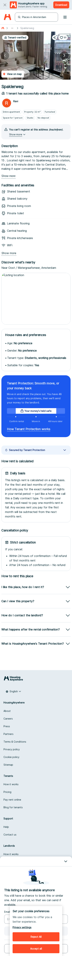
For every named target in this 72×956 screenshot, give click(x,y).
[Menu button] (65, 17)
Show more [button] (15, 134)
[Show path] (12, 28)
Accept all (36, 948)
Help (6, 826)
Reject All (36, 936)
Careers (8, 718)
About (7, 710)
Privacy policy (11, 749)
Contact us (9, 834)
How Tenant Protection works (28, 429)
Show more (8, 175)
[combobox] (13, 691)
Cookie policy (11, 757)
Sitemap (8, 764)
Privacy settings (22, 927)
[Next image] (64, 55)
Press (6, 726)
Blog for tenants (13, 807)
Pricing (7, 791)
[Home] (7, 17)
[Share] (54, 37)
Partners (8, 733)
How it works (11, 784)
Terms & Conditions (14, 741)
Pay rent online (12, 799)
